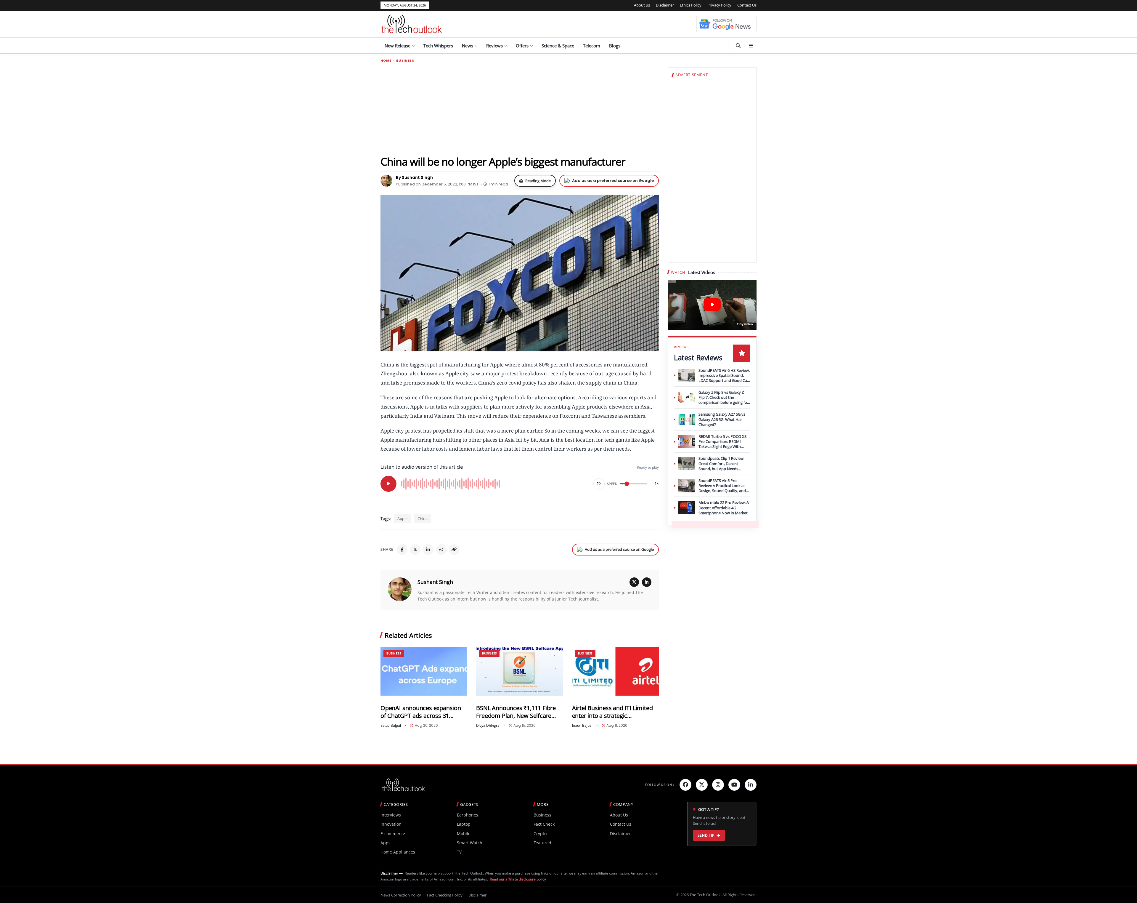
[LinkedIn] (428, 549)
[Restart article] (599, 483)
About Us (619, 815)
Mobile (463, 833)
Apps (385, 843)
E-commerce (392, 833)
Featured (542, 843)
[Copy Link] (454, 549)
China (422, 518)
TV (459, 852)
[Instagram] (718, 785)
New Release (397, 46)
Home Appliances (397, 852)
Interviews (390, 815)
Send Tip (706, 835)
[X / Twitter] (634, 582)
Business (405, 60)
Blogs (614, 46)
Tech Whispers (438, 46)
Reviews (494, 46)
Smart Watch (469, 843)
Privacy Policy (719, 5)
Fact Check (544, 824)
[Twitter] (702, 785)
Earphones (467, 815)
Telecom (591, 46)
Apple (402, 518)
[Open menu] (751, 45)
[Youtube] (734, 785)
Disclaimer (665, 5)
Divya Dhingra (488, 725)
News (467, 46)
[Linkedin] (751, 785)
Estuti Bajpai (390, 725)
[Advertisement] (519, 108)
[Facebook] (402, 549)
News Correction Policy (400, 895)
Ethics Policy (690, 5)
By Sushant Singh (414, 177)
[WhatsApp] (441, 549)
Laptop (463, 824)
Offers (522, 46)
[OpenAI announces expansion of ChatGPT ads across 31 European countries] (423, 671)
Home (385, 60)
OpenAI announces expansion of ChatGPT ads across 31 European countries (420, 711)
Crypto (540, 833)
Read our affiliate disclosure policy (518, 879)
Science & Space (558, 46)
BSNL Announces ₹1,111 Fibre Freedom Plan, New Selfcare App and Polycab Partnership (516, 711)
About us (642, 5)
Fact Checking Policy (444, 895)
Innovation (391, 824)
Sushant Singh (435, 581)
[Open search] (738, 45)
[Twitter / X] (415, 549)
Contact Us (747, 5)
